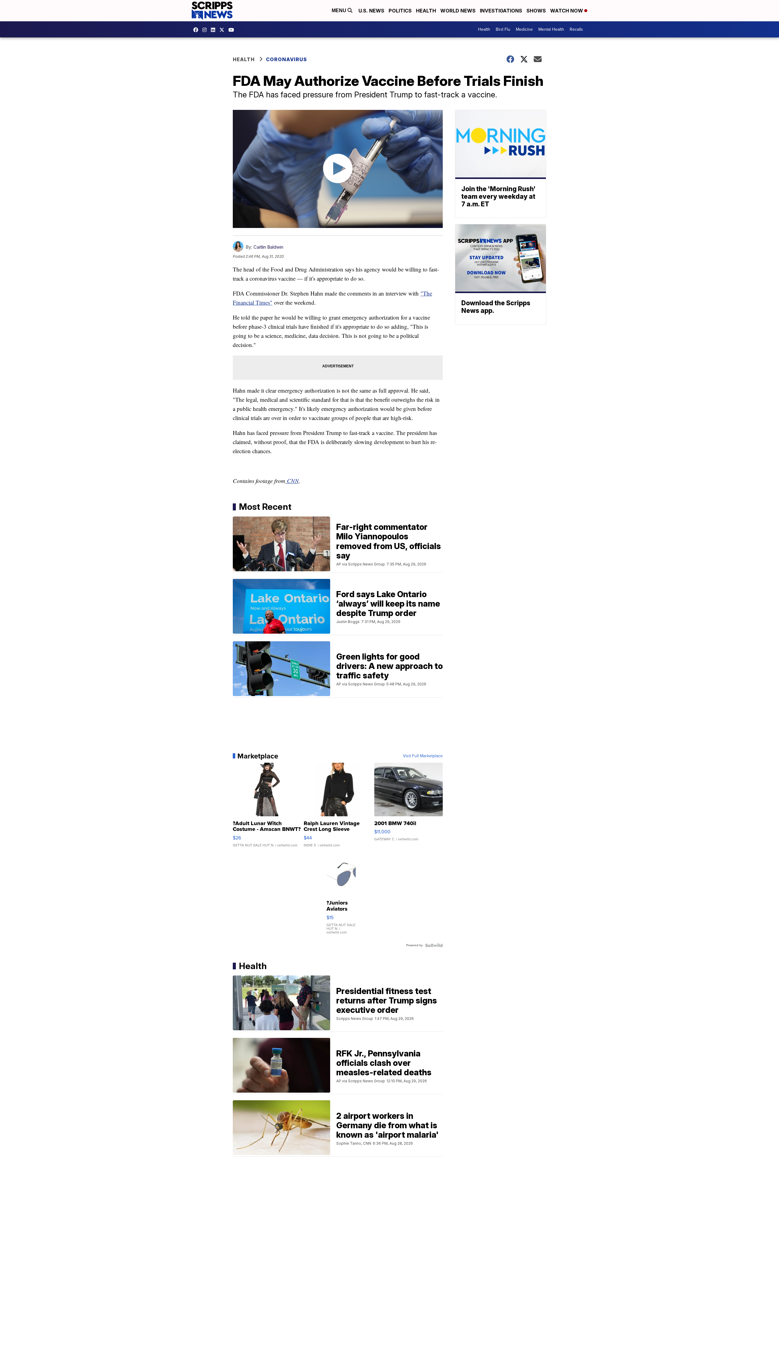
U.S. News (371, 11)
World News (458, 11)
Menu (340, 10)
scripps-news (214, 29)
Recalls (576, 29)
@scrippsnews (233, 29)
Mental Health (551, 29)
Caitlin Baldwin (268, 247)
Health (426, 11)
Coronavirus (286, 59)
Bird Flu (503, 29)
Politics (400, 11)
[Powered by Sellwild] (434, 945)
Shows (536, 11)
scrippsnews (197, 29)
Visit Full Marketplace (423, 756)
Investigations (501, 11)
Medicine (524, 29)
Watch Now (567, 11)
